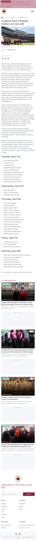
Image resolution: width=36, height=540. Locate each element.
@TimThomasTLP (12, 49)
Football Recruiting (22, 17)
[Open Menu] (33, 11)
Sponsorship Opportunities (26, 525)
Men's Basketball (6, 525)
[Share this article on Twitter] (5, 59)
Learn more (8, 6)
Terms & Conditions (24, 527)
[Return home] (2, 17)
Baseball (3, 503)
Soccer (3, 517)
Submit (29, 494)
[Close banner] (35, 7)
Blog (6, 17)
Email (3, 491)
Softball (21, 506)
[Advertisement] (18, 320)
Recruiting (12, 17)
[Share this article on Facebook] (2, 59)
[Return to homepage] (4, 11)
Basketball (4, 506)
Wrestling (4, 514)
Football (3, 509)
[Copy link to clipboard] (8, 59)
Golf (2, 511)
